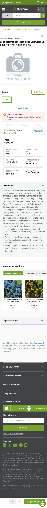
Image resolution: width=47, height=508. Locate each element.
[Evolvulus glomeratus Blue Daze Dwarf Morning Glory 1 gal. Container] (13, 289)
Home (5, 29)
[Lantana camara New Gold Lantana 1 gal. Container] (34, 289)
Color (30, 29)
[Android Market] (34, 406)
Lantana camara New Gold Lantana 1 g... (34, 301)
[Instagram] (26, 446)
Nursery (23, 29)
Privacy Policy (25, 486)
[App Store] (12, 406)
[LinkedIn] (21, 446)
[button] (12, 3)
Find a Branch (9, 415)
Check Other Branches (38, 131)
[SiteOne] (20, 11)
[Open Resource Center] (42, 503)
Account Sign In (23, 22)
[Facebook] (5, 446)
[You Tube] (16, 446)
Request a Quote (34, 502)
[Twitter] (10, 446)
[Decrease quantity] (5, 501)
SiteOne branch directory (13, 434)
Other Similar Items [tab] (13, 273)
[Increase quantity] (19, 501)
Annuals (37, 29)
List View (39, 92)
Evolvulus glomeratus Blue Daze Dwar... (13, 301)
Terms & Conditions (10, 486)
